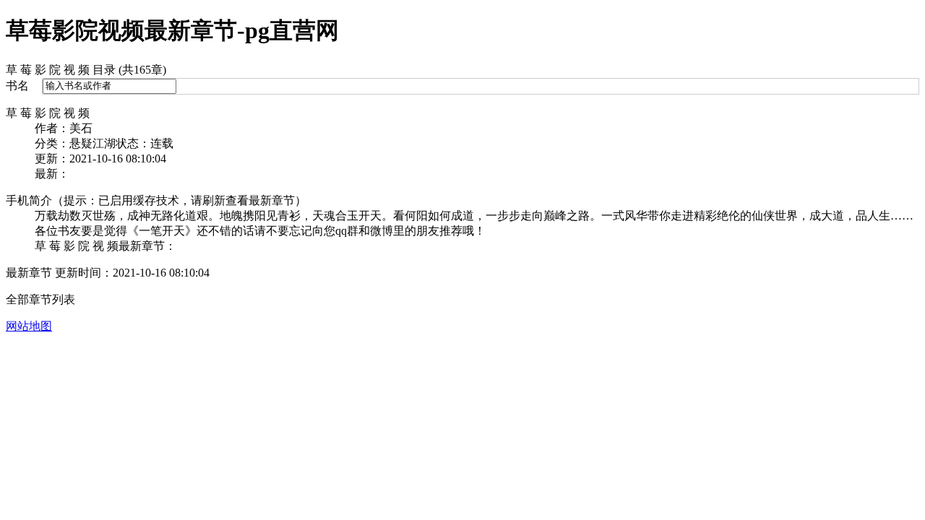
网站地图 (29, 326)
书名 (17, 85)
